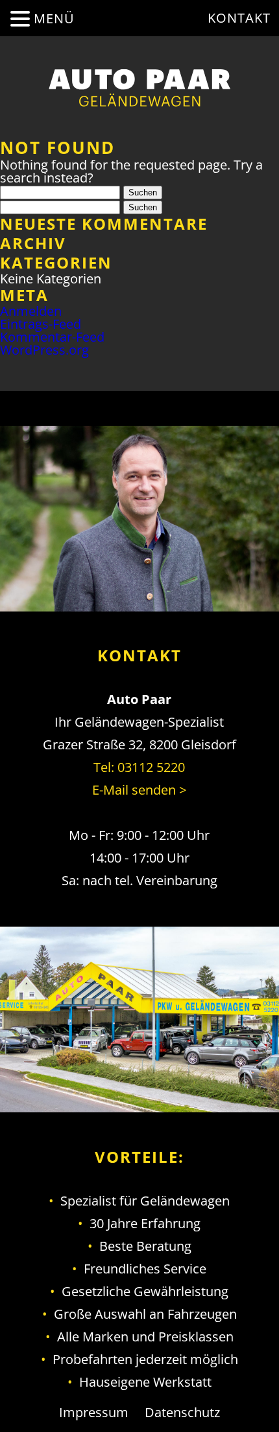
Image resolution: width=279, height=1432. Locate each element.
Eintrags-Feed (40, 324)
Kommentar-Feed (52, 337)
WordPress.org (44, 349)
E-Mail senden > (139, 790)
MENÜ (54, 18)
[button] (22, 18)
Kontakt (239, 18)
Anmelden (31, 311)
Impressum (93, 1412)
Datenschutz (182, 1412)
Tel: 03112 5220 (139, 767)
